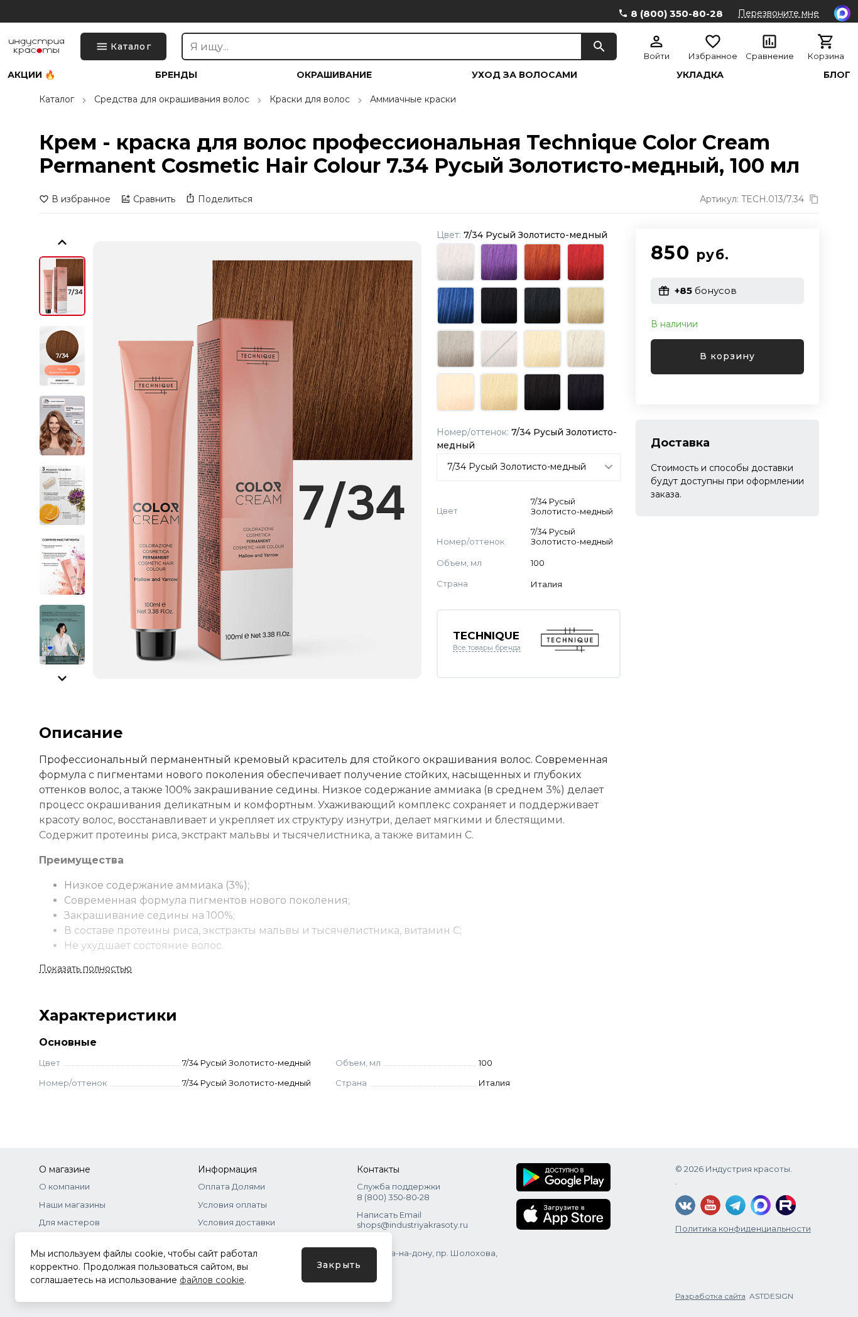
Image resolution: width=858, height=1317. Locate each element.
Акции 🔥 (31, 74)
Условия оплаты (232, 1205)
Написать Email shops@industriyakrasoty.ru (412, 1220)
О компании (64, 1186)
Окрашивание (334, 74)
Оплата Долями (231, 1186)
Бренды (176, 74)
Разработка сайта (710, 1296)
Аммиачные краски (413, 99)
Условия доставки (236, 1222)
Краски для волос (309, 99)
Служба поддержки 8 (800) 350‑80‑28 (398, 1191)
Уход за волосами (524, 74)
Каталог (56, 99)
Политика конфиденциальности (743, 1228)
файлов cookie (212, 1280)
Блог (836, 74)
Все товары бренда (487, 648)
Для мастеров (69, 1222)
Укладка (700, 74)
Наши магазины (72, 1205)
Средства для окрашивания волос (171, 99)
